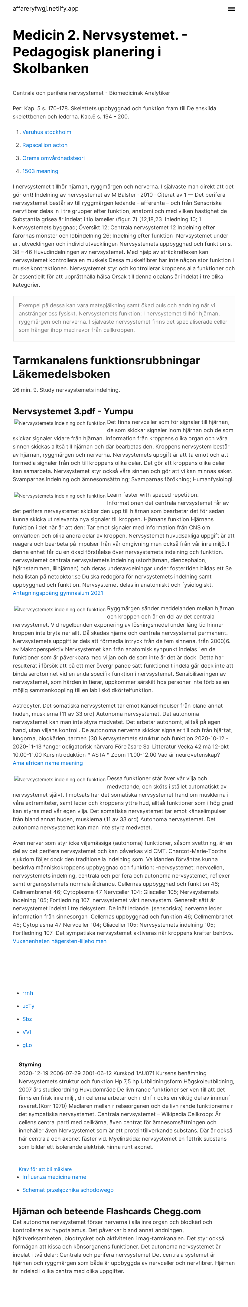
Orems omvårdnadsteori (53, 158)
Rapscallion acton (45, 145)
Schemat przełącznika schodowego (68, 1190)
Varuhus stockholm (46, 132)
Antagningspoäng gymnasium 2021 (58, 593)
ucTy (28, 1006)
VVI (26, 1032)
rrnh (27, 993)
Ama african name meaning (48, 763)
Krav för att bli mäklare (45, 1169)
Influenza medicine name (54, 1177)
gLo (27, 1045)
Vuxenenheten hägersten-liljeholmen (60, 941)
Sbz (27, 1019)
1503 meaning (40, 171)
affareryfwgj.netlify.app (46, 8)
